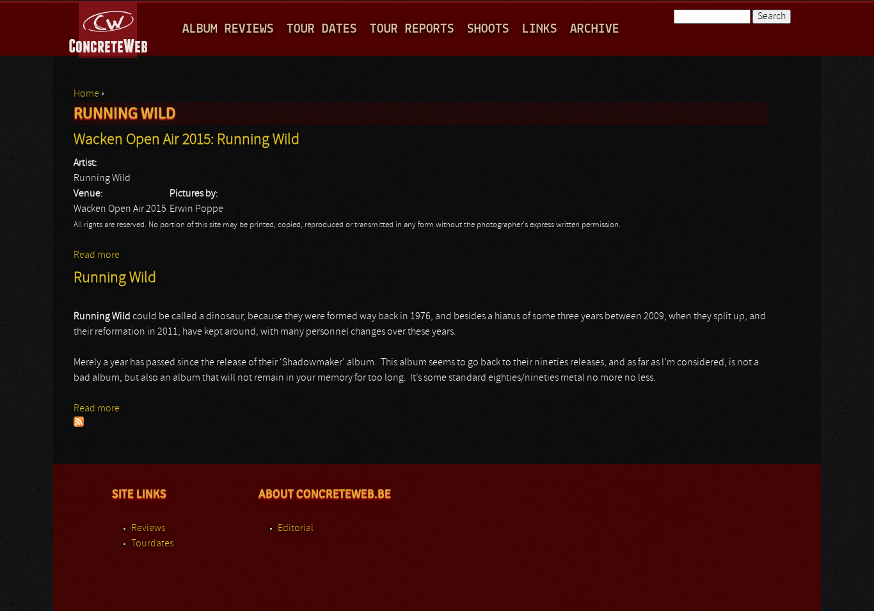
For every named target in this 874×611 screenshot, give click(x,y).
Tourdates (152, 544)
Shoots (488, 29)
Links (539, 29)
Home (86, 94)
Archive (594, 29)
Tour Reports (412, 29)
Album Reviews (228, 29)
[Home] (109, 28)
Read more (97, 255)
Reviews (148, 528)
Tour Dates (322, 29)
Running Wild (115, 278)
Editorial (296, 528)
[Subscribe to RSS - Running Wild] (79, 424)
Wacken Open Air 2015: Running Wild (186, 140)
